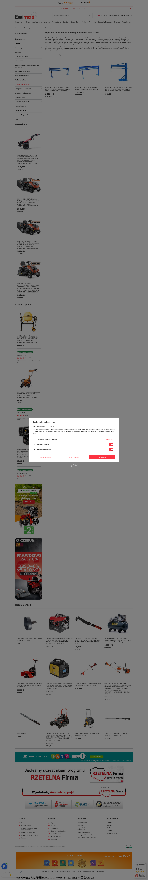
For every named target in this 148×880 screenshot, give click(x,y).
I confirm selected (45, 457)
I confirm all (102, 457)
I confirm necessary (74, 457)
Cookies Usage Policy (78, 429)
